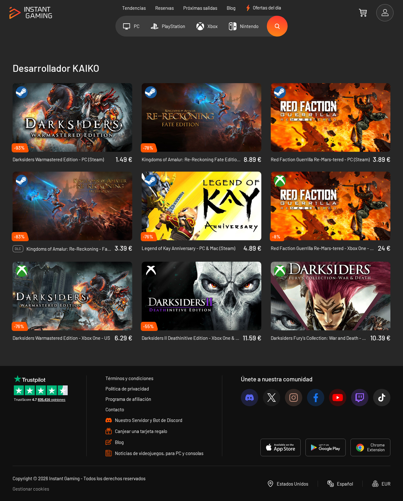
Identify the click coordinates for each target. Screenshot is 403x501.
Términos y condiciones (129, 378)
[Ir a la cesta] (363, 12)
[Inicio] (30, 13)
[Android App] (325, 447)
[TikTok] (381, 397)
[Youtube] (337, 397)
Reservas (164, 8)
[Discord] (249, 397)
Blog (231, 8)
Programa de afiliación (128, 399)
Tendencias (134, 8)
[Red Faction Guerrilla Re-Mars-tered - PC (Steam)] (330, 117)
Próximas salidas (200, 8)
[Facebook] (315, 397)
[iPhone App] (280, 447)
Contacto (114, 409)
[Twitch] (359, 397)
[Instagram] (293, 397)
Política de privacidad (127, 388)
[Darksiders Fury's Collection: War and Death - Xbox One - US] (330, 296)
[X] (271, 397)
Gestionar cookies (31, 489)
